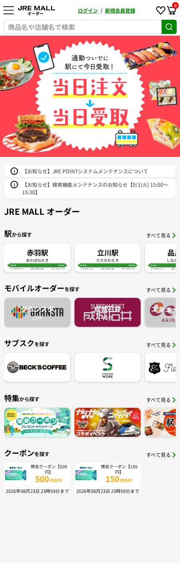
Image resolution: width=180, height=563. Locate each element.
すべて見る (158, 235)
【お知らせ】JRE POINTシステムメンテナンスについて (85, 171)
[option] (90, 96)
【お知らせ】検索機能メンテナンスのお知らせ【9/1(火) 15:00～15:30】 (95, 188)
